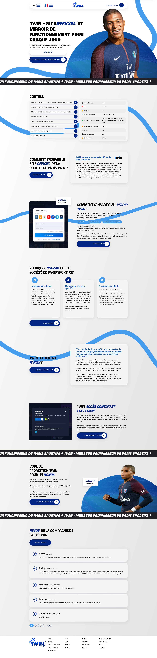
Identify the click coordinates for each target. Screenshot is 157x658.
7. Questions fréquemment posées (41, 131)
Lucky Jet (52, 651)
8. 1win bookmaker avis (38, 136)
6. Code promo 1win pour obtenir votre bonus (44, 126)
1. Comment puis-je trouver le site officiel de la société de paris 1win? (51, 102)
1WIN (97, 169)
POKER (84, 648)
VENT (101, 645)
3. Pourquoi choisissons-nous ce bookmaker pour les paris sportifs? (51, 112)
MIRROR (50, 642)
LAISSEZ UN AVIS (40, 542)
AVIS (66, 642)
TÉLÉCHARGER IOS (54, 645)
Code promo (103, 642)
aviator (102, 648)
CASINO (84, 642)
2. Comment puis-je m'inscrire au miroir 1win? (44, 107)
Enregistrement (105, 639)
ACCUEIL (51, 639)
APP (66, 639)
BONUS (67, 645)
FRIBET (67, 648)
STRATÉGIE (85, 645)
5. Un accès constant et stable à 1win (42, 121)
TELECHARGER (53, 648)
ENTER (84, 639)
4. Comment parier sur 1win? (39, 116)
